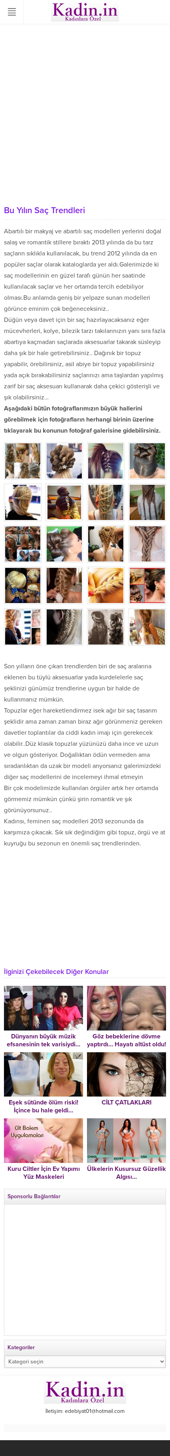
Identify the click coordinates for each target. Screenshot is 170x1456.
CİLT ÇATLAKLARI (126, 1102)
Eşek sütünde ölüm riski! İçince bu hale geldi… (43, 1106)
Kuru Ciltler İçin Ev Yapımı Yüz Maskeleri (44, 1173)
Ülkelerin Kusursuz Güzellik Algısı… (126, 1173)
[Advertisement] (85, 113)
